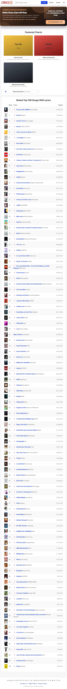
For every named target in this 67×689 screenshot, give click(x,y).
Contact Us (23, 683)
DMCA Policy (33, 683)
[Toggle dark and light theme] (64, 2)
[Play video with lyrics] (14, 109)
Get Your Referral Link (55, 22)
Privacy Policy (42, 683)
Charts (58, 2)
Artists (51, 2)
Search (44, 2)
